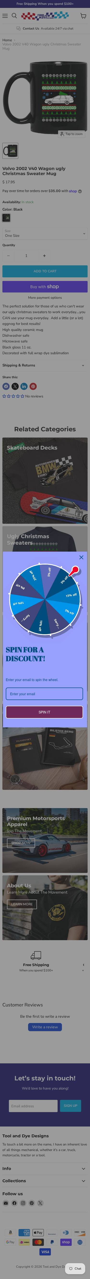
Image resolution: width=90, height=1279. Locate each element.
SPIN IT (44, 712)
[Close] (81, 557)
